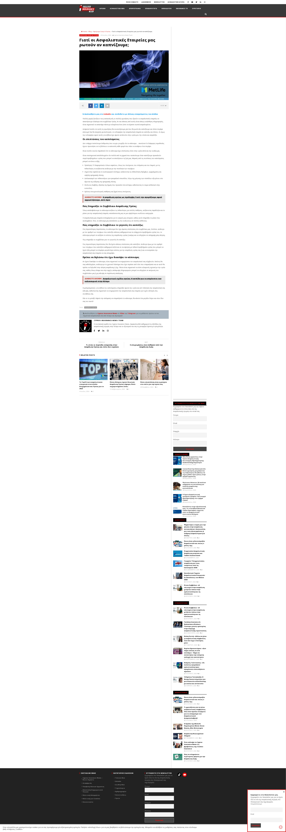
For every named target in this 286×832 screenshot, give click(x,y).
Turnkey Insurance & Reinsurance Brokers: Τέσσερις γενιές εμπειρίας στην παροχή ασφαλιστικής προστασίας (195, 626)
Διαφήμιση (87, 783)
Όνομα (175, 415)
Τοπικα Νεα (120, 778)
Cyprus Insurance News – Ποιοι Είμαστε (93, 779)
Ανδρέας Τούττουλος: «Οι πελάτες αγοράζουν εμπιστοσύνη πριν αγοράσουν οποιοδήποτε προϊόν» (194, 667)
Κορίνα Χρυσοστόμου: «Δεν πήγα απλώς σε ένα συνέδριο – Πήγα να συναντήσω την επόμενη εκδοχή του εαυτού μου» (195, 652)
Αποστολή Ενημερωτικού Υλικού (93, 791)
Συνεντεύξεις (120, 795)
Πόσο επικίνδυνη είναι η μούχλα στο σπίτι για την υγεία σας (153, 383)
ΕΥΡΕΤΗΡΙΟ (196, 8)
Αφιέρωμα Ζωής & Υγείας (101, 31)
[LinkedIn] (200, 2)
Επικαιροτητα (151, 8)
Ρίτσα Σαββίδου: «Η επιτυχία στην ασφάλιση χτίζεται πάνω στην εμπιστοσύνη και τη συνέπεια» (194, 589)
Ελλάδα (118, 781)
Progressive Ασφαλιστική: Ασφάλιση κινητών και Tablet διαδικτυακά (194, 553)
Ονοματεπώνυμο (256, 804)
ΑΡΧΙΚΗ (102, 8)
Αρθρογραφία (120, 791)
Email (175, 423)
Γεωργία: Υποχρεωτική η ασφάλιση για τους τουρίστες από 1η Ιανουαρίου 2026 (194, 564)
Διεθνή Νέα (120, 784)
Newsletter (159, 2)
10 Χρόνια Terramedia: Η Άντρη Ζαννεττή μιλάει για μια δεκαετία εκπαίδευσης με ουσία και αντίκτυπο (195, 680)
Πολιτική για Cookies (91, 798)
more (163, 106)
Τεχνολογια (120, 788)
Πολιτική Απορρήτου (91, 795)
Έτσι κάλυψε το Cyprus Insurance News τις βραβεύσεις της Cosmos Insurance (193, 745)
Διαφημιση (146, 2)
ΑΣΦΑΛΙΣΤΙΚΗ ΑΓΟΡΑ (176, 2)
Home (85, 31)
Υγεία (117, 798)
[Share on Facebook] (90, 105)
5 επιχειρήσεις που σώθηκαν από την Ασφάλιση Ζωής (146, 345)
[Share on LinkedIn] (102, 105)
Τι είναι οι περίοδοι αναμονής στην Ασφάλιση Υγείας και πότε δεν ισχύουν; (101, 345)
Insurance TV (182, 8)
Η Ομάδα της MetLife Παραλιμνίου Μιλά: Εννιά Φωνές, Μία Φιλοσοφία (194, 726)
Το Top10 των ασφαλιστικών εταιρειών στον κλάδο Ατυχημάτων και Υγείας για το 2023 (91, 385)
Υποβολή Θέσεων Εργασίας (93, 786)
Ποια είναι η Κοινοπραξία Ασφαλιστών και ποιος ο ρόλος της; (194, 543)
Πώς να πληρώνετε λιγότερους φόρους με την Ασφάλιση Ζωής (194, 756)
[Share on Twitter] (96, 105)
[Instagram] (205, 2)
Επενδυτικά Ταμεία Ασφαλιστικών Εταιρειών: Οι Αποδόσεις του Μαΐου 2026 (194, 576)
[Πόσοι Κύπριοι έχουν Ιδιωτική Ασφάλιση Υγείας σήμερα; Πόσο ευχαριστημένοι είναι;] (124, 369)
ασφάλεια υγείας (91, 307)
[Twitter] (196, 2)
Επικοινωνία (88, 802)
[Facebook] (188, 2)
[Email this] (107, 105)
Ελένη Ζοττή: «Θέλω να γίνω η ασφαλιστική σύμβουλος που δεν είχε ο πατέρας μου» (195, 639)
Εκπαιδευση (166, 8)
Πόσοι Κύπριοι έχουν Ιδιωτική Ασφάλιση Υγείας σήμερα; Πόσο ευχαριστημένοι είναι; (122, 384)
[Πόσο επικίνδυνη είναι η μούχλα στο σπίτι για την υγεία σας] (154, 369)
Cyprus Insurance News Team (123, 35)
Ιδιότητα (176, 439)
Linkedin (107, 114)
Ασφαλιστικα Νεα (117, 8)
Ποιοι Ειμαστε (132, 2)
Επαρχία (176, 431)
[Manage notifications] (281, 827)
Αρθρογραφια (135, 8)
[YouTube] (192, 2)
